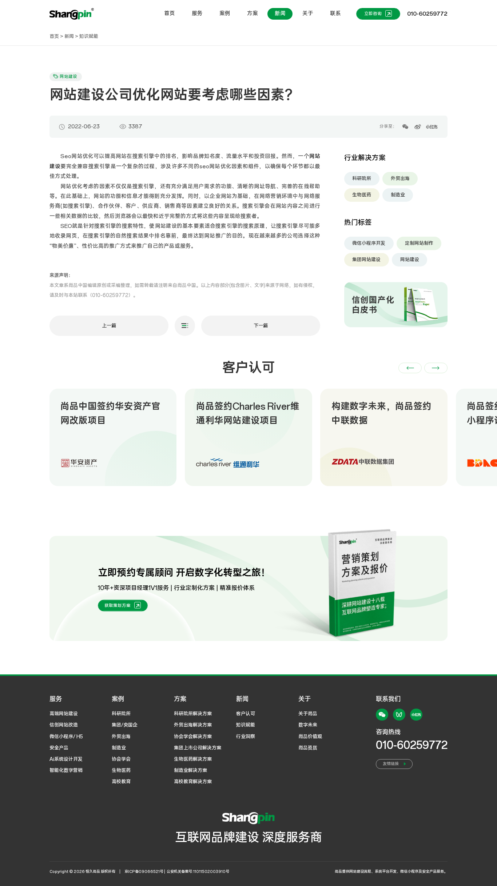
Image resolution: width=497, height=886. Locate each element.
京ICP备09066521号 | (145, 871)
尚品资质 (307, 748)
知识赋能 (88, 36)
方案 (252, 13)
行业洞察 (245, 736)
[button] (410, 367)
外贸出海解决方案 (193, 725)
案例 (224, 13)
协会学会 (121, 759)
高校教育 (121, 782)
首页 (169, 13)
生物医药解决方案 (193, 759)
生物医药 (361, 195)
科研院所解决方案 (193, 714)
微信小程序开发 (368, 243)
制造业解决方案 (190, 770)
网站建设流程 (360, 871)
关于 (307, 13)
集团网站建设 (366, 259)
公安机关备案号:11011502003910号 (198, 871)
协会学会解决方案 (193, 736)
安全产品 (58, 748)
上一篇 (109, 326)
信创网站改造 (63, 725)
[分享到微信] (405, 127)
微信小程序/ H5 (66, 736)
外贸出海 (400, 178)
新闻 (280, 13)
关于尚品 (307, 714)
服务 (197, 13)
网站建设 (409, 259)
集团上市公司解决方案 (197, 748)
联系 (335, 13)
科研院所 (361, 178)
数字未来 (307, 725)
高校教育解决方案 (193, 782)
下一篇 (261, 326)
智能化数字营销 (66, 770)
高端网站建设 (63, 714)
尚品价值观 (310, 736)
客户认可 (245, 714)
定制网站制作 (419, 243)
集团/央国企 (125, 725)
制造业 (398, 195)
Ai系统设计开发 (66, 759)
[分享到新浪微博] (418, 127)
